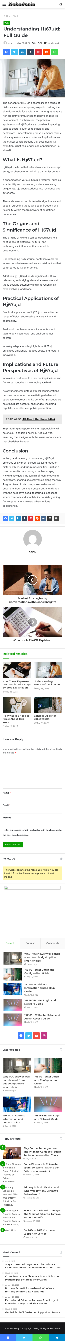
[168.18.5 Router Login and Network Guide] (13, 1005)
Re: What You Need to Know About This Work (16, 719)
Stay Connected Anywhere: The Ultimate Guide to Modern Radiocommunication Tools (42, 1152)
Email (6, 805)
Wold (16, 16)
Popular (30, 943)
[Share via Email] (49, 518)
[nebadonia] (21, 4)
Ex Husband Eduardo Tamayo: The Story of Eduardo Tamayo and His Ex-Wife (42, 1214)
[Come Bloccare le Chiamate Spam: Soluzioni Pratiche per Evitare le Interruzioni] (12, 1172)
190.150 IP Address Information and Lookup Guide (39, 988)
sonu (10, 43)
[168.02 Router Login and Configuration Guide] (13, 974)
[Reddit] (37, 518)
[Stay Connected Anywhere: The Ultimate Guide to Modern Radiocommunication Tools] (12, 1153)
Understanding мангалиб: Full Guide (47, 683)
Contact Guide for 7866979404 (45, 717)
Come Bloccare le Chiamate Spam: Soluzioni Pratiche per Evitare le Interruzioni (41, 1168)
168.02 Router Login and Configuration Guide (46, 1080)
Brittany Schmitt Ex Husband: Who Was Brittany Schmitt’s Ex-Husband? (42, 1191)
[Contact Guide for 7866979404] (48, 705)
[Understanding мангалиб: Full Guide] (48, 670)
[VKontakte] (43, 518)
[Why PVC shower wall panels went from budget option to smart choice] (13, 958)
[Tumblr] (24, 518)
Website (7, 817)
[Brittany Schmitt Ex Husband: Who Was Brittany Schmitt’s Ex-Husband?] (12, 1196)
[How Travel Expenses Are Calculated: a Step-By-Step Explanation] (17, 670)
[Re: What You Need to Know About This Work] (17, 705)
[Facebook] (5, 518)
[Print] (56, 518)
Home (9, 16)
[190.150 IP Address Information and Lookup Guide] (13, 989)
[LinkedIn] (18, 518)
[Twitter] (11, 518)
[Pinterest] (30, 518)
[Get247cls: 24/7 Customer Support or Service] (12, 1235)
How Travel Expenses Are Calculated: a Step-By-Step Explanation (17, 684)
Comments (52, 943)
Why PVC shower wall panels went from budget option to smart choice (42, 957)
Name (7, 792)
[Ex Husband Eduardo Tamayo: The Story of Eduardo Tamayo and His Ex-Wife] (12, 1217)
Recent (10, 943)
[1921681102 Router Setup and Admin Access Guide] (13, 1019)
